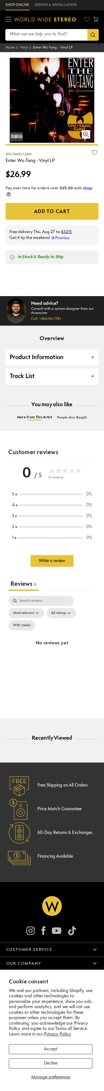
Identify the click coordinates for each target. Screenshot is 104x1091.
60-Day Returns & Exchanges (64, 833)
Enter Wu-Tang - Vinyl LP (53, 47)
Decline (50, 1063)
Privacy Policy (57, 1034)
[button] (9, 19)
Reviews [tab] (23, 584)
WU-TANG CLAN (19, 154)
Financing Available (55, 856)
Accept (50, 1049)
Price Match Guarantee (59, 809)
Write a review (52, 561)
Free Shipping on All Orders (62, 785)
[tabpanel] (52, 650)
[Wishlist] (86, 19)
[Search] (93, 35)
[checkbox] (22, 625)
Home (10, 47)
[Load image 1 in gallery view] (52, 145)
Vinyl (24, 47)
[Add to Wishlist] (94, 152)
